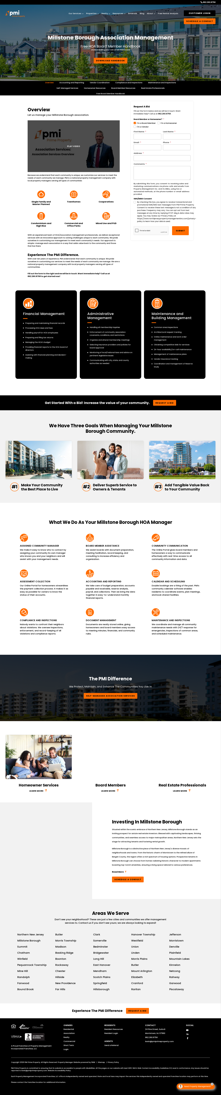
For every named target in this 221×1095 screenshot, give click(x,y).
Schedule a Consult (127, 879)
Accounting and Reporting (71, 82)
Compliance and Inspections (128, 82)
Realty (105, 13)
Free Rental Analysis (168, 13)
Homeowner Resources (95, 88)
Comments (139, 164)
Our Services (75, 13)
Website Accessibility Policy (59, 1070)
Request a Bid (165, 402)
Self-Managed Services (67, 88)
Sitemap (101, 1062)
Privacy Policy (113, 1062)
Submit (180, 230)
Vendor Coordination (100, 82)
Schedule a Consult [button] (199, 21)
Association (69, 1033)
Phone (166, 142)
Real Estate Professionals (153, 88)
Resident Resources (113, 1029)
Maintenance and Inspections (162, 82)
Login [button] (66, 1049)
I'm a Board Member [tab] (146, 123)
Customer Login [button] (200, 13)
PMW (93, 1062)
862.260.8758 (209, 2)
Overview (49, 82)
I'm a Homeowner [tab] (169, 123)
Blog (142, 13)
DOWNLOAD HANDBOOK (110, 60)
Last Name (168, 131)
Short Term (69, 1045)
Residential (69, 1029)
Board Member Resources (123, 88)
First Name (139, 131)
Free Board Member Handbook (110, 93)
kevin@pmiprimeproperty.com (159, 1041)
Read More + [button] (156, 872)
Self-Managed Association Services (110, 695)
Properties (91, 13)
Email (136, 142)
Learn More (36, 790)
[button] (187, 1030)
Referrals (132, 13)
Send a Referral (111, 1045)
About (150, 13)
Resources (118, 13)
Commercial (69, 1041)
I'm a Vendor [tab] (143, 127)
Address (138, 153)
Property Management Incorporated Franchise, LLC (31, 1047)
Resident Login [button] (111, 1033)
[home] (15, 13)
